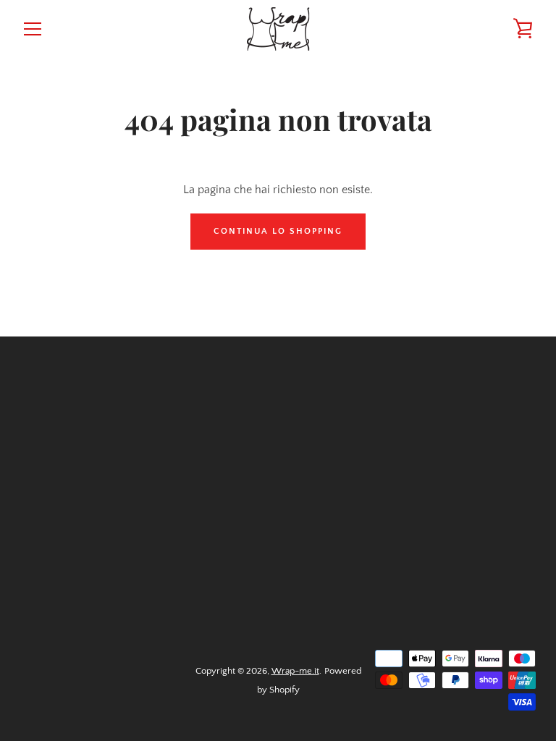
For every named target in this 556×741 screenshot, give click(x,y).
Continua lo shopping (278, 231)
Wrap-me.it (295, 671)
